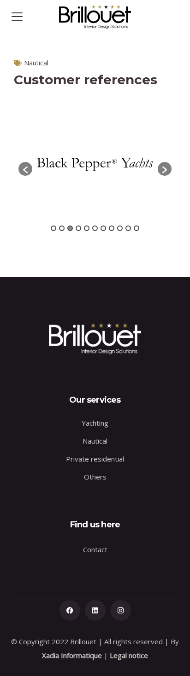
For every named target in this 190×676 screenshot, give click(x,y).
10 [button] (128, 228)
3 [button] (70, 228)
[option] (95, 164)
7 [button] (103, 228)
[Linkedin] (95, 610)
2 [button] (62, 228)
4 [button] (78, 228)
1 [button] (53, 228)
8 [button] (111, 228)
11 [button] (136, 228)
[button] (25, 169)
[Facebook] (69, 610)
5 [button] (86, 228)
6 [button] (95, 228)
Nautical (36, 62)
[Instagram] (120, 610)
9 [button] (120, 228)
